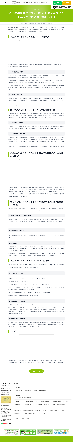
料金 (24, 2)
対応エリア (48, 2)
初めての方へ (19, 2)
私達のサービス (19, 383)
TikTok (10, 423)
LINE (2, 423)
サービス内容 (42, 2)
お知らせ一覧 (36, 371)
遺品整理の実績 (29, 2)
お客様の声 (35, 2)
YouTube (5, 423)
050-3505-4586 (6, 394)
